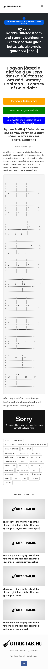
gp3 (25, 466)
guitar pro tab (22, 470)
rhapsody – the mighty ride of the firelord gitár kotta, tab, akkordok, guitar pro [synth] (21, 592)
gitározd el (36, 457)
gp (20, 466)
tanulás (8, 483)
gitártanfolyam (36, 462)
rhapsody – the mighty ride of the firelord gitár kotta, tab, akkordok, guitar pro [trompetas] (21, 626)
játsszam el (36, 474)
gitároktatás (22, 457)
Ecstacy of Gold (11, 449)
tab (24, 478)
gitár (29, 449)
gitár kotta (9, 453)
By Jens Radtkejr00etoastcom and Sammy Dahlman (24, 22)
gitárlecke (9, 457)
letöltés (16, 478)
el (22, 449)
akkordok (18, 440)
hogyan (35, 470)
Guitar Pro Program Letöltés (24, 110)
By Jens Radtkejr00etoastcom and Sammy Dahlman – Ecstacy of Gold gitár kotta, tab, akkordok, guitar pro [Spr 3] (24, 39)
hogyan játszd (11, 474)
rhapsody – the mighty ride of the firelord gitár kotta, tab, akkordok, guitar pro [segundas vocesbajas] (21, 525)
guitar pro (9, 470)
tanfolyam (34, 478)
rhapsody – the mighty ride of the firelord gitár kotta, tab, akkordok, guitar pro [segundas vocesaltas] (21, 558)
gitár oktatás (23, 453)
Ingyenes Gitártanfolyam (24, 101)
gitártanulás (10, 466)
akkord (8, 440)
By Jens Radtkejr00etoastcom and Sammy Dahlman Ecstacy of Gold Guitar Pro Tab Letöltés (24, 120)
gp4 (32, 466)
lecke (7, 478)
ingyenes (24, 474)
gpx (39, 466)
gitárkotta (36, 453)
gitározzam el (10, 462)
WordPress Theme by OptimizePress (24, 656)
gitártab (23, 462)
